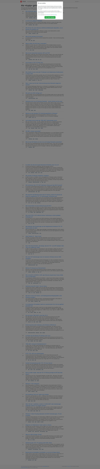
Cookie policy (48, 14)
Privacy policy (54, 14)
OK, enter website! (50, 17)
